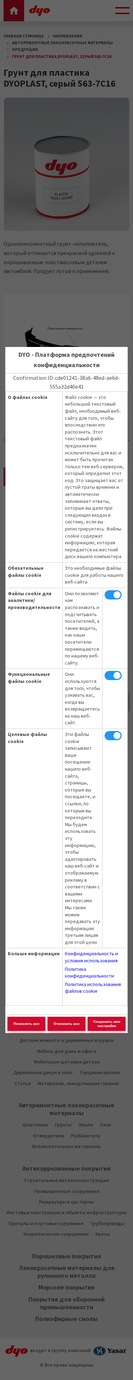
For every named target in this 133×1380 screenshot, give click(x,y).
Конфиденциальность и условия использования (91, 957)
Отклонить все (67, 1024)
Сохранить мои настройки (106, 1024)
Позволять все (26, 1024)
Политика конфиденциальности (89, 972)
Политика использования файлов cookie (93, 988)
